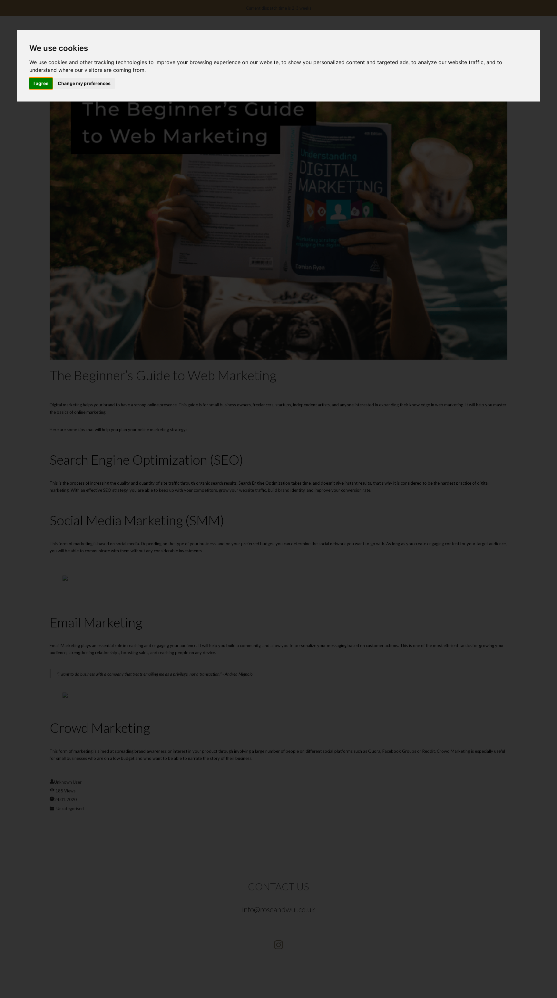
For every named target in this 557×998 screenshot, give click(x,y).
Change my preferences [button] (84, 83)
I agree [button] (41, 83)
